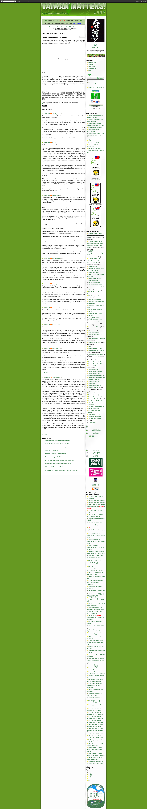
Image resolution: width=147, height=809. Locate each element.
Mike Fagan (55, 114)
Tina (89, 780)
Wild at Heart (92, 422)
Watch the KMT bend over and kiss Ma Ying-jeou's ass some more (95, 562)
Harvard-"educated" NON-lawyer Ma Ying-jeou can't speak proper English (95, 524)
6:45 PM (47, 195)
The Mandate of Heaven (95, 334)
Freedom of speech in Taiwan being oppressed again (60, 447)
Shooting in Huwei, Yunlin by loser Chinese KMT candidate (95, 557)
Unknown (55, 307)
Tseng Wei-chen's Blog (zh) (96, 406)
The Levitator (92, 330)
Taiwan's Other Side (94, 398)
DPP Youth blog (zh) (94, 282)
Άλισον (90, 64)
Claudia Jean (92, 62)
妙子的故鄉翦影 (92, 266)
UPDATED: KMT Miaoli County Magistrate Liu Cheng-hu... (62, 470)
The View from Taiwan (94, 416)
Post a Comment (47, 431)
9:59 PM (47, 284)
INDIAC (90, 315)
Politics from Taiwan (94, 342)
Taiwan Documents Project (96, 362)
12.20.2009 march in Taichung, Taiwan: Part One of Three (96, 535)
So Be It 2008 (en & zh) (95, 348)
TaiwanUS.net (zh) (93, 395)
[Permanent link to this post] (82, 37)
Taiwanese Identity (93, 381)
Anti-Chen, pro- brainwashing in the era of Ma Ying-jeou (95, 617)
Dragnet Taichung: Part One (96, 500)
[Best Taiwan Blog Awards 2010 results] (95, 166)
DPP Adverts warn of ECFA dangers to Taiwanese (59, 460)
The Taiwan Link (93, 369)
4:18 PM (47, 142)
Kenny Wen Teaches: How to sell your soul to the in (96, 506)
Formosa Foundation (94, 299)
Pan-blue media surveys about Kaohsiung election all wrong (95, 749)
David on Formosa (93, 272)
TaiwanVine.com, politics (95, 397)
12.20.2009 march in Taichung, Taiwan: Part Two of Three (96, 541)
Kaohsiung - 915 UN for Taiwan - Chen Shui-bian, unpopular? (94, 685)
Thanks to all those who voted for (63, 27)
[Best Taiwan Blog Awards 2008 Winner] (95, 216)
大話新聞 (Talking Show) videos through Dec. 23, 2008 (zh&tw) (95, 235)
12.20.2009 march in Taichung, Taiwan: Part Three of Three (95, 547)
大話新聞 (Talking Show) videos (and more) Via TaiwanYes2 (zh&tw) (94, 260)
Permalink (45, 104)
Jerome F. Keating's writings (96, 321)
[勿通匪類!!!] (95, 456)
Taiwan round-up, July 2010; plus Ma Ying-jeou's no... (60, 457)
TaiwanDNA (91, 383)
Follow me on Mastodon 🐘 (96, 87)
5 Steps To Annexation (51, 450)
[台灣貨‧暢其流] (95, 453)
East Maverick (56, 258)
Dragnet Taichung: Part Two (96, 502)
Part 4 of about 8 (92, 613)
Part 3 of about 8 (98, 611)
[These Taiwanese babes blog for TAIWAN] (95, 427)
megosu (90, 773)
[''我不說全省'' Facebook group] (95, 91)
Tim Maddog (55, 348)
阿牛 (89, 70)
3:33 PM (47, 114)
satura (90, 771)
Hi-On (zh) (91, 311)
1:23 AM (47, 307)
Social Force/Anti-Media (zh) (96, 350)
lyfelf (89, 779)
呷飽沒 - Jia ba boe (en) (95, 319)
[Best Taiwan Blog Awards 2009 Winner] (95, 193)
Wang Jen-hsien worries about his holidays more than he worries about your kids (95, 568)
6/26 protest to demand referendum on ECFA (58, 463)
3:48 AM (47, 348)
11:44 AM (47, 377)
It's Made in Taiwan (94, 317)
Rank (89, 346)
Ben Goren (55, 142)
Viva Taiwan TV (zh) (94, 414)
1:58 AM (47, 324)
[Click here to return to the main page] (73, 9)
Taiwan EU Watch (93, 365)
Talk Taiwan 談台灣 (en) (95, 400)
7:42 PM (47, 258)
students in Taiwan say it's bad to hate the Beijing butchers (96, 530)
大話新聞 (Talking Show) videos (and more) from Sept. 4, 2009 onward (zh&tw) (96, 253)
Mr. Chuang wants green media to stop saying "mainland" (95, 582)
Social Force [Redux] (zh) (95, 354)
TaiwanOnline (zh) (93, 387)
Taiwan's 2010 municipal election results (57, 443)
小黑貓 (90, 775)
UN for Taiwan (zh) (93, 408)
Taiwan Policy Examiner (95, 371)
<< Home (44, 434)
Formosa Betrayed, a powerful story (55, 453)
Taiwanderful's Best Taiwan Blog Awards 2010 (58, 440)
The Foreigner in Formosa (96, 295)
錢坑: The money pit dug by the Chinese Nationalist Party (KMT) (95, 660)
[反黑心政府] (95, 433)
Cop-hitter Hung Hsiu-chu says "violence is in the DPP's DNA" (95, 599)
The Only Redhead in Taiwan (96, 338)
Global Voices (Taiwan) (95, 309)
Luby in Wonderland (94, 332)
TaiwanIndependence (94, 385)
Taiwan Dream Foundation (96, 363)
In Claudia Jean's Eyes (95, 313)
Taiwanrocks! (92, 393)
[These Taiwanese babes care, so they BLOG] (95, 426)
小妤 (89, 777)
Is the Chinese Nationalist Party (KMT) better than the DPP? (95, 642)
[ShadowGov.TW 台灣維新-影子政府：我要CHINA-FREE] (95, 441)
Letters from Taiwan (95, 179)
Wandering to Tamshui (94, 418)
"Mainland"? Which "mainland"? (54, 466)
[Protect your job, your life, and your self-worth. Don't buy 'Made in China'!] (95, 450)
